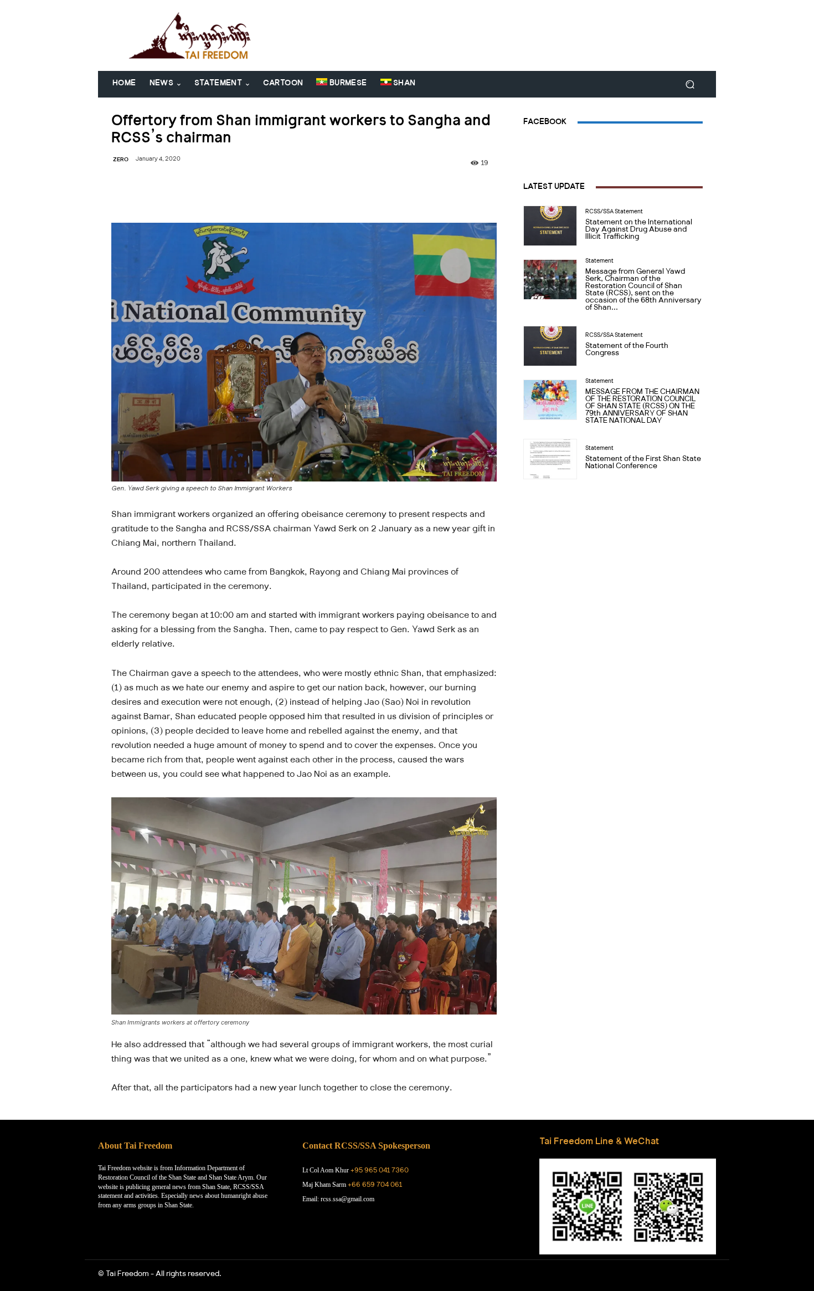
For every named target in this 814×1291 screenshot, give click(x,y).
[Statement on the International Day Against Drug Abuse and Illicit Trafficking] (550, 226)
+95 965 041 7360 (380, 1171)
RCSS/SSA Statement (614, 213)
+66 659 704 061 (375, 1185)
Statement (599, 262)
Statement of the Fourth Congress (626, 350)
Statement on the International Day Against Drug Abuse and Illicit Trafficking (638, 230)
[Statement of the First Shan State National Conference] (550, 459)
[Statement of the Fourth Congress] (550, 346)
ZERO (120, 160)
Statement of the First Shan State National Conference (643, 463)
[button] (690, 84)
